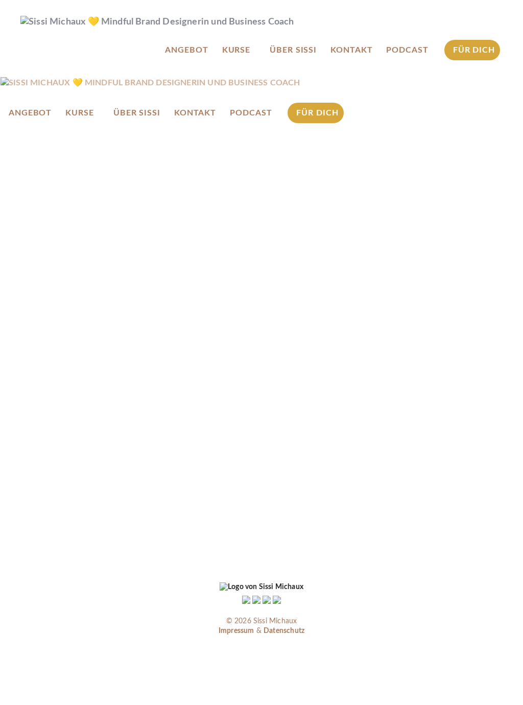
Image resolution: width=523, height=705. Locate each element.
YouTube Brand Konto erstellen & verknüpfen (130, 464)
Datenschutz (284, 631)
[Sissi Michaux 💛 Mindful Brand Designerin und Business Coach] (150, 82)
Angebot (186, 50)
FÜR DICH (474, 50)
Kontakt (351, 50)
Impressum (236, 631)
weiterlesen (63, 541)
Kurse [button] (236, 50)
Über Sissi (293, 50)
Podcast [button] (407, 50)
